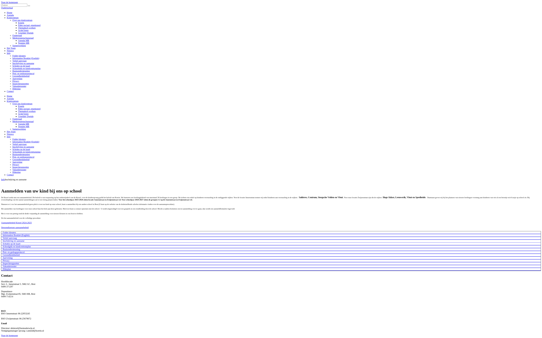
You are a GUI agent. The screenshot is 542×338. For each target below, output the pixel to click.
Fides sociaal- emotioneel (29, 109)
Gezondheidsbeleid (20, 159)
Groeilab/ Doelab (25, 116)
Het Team (11, 131)
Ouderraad (17, 119)
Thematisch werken (27, 111)
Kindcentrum (12, 101)
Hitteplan (16, 172)
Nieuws (10, 134)
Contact (10, 175)
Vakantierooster (19, 170)
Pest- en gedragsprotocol (23, 157)
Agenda (10, 98)
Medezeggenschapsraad (23, 121)
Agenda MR (23, 124)
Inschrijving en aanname (23, 147)
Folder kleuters (19, 139)
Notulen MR (23, 126)
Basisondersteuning (21, 154)
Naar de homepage (9, 2)
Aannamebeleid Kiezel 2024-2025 (16, 223)
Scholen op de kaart (21, 149)
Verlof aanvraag (19, 144)
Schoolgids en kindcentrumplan (26, 152)
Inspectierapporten (20, 167)
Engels (21, 106)
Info (8, 137)
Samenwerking (19, 129)
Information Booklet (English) (25, 142)
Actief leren (23, 114)
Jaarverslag (17, 162)
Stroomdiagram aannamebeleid (15, 227)
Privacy (15, 164)
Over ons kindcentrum (22, 104)
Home (9, 96)
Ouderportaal (7, 8)
